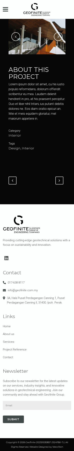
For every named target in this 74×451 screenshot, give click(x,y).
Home (7, 326)
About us (8, 334)
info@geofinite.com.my (23, 290)
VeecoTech (57, 446)
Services (8, 341)
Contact (8, 357)
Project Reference (15, 349)
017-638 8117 (16, 282)
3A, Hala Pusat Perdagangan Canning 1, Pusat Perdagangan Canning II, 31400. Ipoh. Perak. (36, 300)
